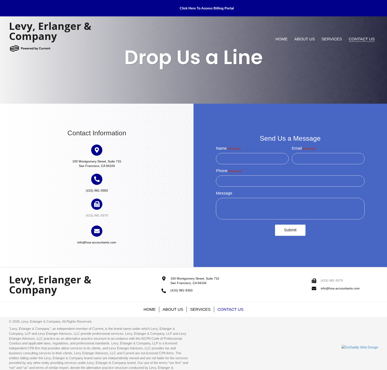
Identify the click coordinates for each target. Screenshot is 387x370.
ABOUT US (173, 309)
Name (228, 148)
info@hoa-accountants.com (96, 242)
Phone (228, 171)
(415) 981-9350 (97, 190)
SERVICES (200, 309)
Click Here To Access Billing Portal (162, 8)
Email (304, 148)
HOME (150, 309)
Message (224, 193)
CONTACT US (230, 309)
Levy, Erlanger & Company (50, 31)
